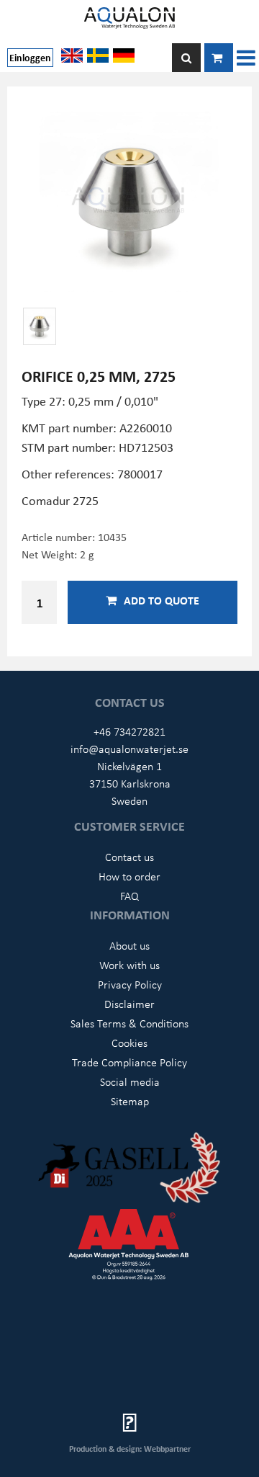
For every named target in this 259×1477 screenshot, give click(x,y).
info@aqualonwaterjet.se (129, 749)
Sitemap (130, 1101)
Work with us (129, 965)
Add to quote (161, 600)
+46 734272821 (129, 731)
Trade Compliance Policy (129, 1062)
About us (129, 945)
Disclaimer (129, 1004)
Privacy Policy (130, 984)
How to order (129, 876)
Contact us (129, 857)
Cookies (129, 1042)
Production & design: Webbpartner (130, 1448)
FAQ (129, 895)
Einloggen (30, 57)
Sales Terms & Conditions (129, 1023)
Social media (130, 1081)
